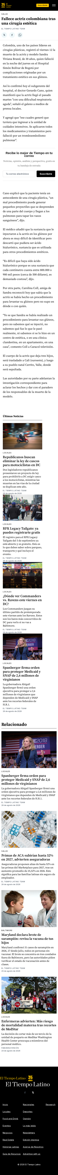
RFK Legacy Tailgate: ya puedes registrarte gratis (21, 530)
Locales (7, 453)
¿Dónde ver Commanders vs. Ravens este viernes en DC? (22, 600)
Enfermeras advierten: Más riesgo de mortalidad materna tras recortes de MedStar (28, 1025)
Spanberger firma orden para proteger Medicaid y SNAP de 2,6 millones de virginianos (22, 673)
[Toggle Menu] (54, 5)
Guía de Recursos (12, 1154)
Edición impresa (31, 1140)
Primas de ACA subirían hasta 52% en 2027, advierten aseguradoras (27, 857)
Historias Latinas (11, 1147)
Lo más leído (29, 1125)
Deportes (28, 1111)
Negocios (8, 1133)
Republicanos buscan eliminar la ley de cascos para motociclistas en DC (21, 461)
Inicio (5, 1104)
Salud (4, 14)
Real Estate (8, 1140)
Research (50, 1104)
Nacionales (28, 1104)
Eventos (7, 1125)
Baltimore (6, 930)
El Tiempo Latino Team (13, 29)
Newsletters (29, 1133)
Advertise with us (31, 1154)
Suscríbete (42, 5)
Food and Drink (10, 1118)
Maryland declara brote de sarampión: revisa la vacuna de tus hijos (27, 938)
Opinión (27, 1118)
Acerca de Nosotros (33, 1147)
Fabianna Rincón (10, 1048)
